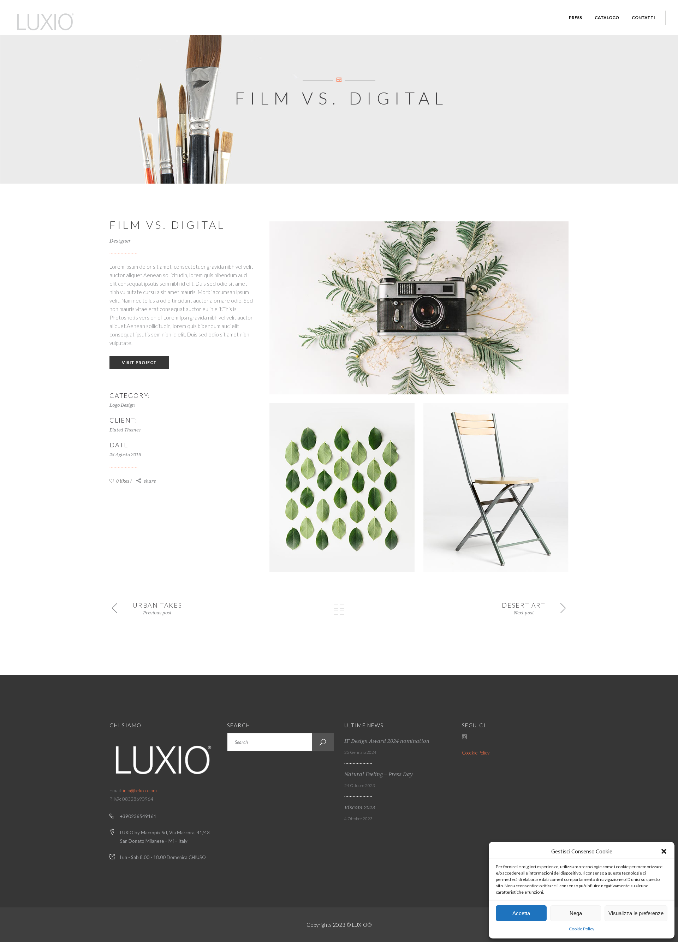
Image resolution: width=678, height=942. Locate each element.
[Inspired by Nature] (342, 487)
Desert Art (524, 605)
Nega (576, 913)
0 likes (122, 481)
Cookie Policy (581, 928)
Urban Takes (157, 605)
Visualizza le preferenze (636, 913)
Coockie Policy (475, 753)
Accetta (521, 913)
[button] (663, 851)
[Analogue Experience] (419, 307)
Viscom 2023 (359, 807)
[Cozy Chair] (496, 487)
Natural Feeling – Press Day (378, 774)
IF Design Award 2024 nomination (386, 741)
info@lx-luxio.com (140, 790)
